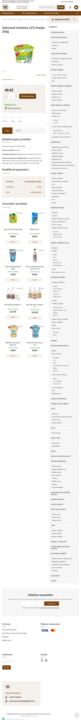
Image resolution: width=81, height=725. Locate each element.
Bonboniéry (55, 62)
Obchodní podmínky (67, 2)
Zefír (53, 184)
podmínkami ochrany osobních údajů (49, 608)
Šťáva (54, 378)
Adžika (55, 255)
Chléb (54, 325)
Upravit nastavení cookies (28, 716)
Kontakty (5, 637)
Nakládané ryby (57, 130)
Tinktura (54, 478)
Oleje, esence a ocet (58, 272)
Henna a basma (56, 423)
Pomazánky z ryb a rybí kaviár (61, 137)
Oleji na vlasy (56, 420)
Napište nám (6, 640)
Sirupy (54, 203)
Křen (54, 257)
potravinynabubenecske (46, 660)
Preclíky (55, 315)
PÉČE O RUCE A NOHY (58, 509)
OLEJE (53, 428)
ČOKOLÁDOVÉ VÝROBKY (59, 54)
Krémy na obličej (57, 531)
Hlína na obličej (56, 534)
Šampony (55, 414)
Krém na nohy (56, 517)
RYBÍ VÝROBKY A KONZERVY (60, 105)
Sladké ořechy (57, 297)
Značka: (41, 75)
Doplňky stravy (56, 472)
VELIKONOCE (55, 576)
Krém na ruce (56, 514)
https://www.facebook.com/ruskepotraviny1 (41, 660)
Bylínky (54, 351)
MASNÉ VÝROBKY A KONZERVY (61, 86)
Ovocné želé (56, 384)
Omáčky (54, 251)
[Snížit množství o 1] (6, 96)
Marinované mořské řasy (60, 168)
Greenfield (56, 358)
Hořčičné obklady (57, 487)
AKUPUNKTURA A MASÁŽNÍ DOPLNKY (60, 493)
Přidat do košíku (27, 96)
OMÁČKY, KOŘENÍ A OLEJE (60, 243)
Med (53, 200)
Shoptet (12, 719)
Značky (53, 581)
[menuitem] (10, 13)
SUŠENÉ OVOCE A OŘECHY (60, 404)
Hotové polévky (57, 150)
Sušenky (55, 286)
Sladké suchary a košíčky (60, 319)
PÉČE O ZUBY (55, 438)
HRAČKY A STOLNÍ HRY (59, 542)
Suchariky (56, 332)
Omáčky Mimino (58, 265)
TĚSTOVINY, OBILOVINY (59, 37)
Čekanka (55, 371)
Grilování (54, 571)
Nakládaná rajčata (57, 156)
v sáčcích (55, 120)
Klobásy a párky (57, 91)
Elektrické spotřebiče (59, 562)
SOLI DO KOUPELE (57, 504)
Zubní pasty (55, 443)
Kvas (53, 391)
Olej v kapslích (56, 475)
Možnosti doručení (14, 108)
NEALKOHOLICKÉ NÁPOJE (60, 346)
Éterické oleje (56, 433)
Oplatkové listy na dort (59, 310)
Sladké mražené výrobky (60, 228)
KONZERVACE (55, 142)
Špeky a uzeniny (57, 94)
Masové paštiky (57, 100)
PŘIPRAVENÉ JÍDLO (57, 32)
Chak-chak (56, 291)
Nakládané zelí (56, 159)
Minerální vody (56, 394)
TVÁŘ (53, 525)
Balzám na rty (56, 481)
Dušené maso (56, 97)
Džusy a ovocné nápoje (59, 375)
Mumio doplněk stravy (59, 469)
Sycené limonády (57, 388)
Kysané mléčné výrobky (59, 75)
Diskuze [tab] (18, 130)
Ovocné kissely (57, 381)
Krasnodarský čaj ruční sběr (61, 366)
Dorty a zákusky (57, 188)
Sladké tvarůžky (57, 234)
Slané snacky (56, 328)
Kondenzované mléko (59, 193)
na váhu (55, 123)
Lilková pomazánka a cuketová (61, 162)
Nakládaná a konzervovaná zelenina (63, 165)
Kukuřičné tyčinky (57, 191)
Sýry (53, 81)
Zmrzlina (55, 232)
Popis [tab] (7, 130)
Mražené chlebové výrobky (60, 219)
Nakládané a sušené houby (60, 147)
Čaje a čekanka (56, 354)
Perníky (54, 301)
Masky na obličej (57, 537)
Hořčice (55, 260)
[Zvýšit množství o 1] (16, 96)
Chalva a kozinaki (57, 178)
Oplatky (55, 313)
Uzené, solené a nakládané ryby (62, 127)
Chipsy (55, 335)
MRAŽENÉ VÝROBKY (58, 208)
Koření (54, 269)
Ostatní (55, 368)
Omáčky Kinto (57, 263)
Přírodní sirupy (56, 466)
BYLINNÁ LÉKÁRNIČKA (58, 461)
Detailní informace (8, 80)
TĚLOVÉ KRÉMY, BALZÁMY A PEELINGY (60, 548)
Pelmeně (55, 213)
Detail (13, 242)
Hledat (61, 7)
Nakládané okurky (57, 153)
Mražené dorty (57, 237)
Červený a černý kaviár (59, 110)
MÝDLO (53, 451)
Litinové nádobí (57, 568)
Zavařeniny (55, 197)
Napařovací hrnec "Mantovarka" (62, 559)
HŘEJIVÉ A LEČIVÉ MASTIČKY (61, 456)
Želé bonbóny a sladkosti (60, 181)
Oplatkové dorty (58, 307)
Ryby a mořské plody (58, 222)
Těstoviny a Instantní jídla (60, 42)
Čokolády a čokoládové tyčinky (62, 59)
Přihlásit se (51, 603)
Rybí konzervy (56, 113)
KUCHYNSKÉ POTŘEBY (59, 553)
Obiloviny (55, 45)
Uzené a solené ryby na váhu (61, 133)
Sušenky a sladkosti (58, 282)
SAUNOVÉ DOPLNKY (58, 499)
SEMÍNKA (54, 341)
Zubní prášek (56, 446)
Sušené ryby (56, 116)
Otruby (54, 48)
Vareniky (54, 216)
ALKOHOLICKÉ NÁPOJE (59, 399)
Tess (54, 360)
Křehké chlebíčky (57, 322)
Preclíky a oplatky (57, 304)
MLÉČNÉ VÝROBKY (57, 70)
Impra (55, 363)
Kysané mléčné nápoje (59, 78)
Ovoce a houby (56, 225)
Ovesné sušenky (57, 289)
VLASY (53, 409)
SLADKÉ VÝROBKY (57, 173)
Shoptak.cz (22, 719)
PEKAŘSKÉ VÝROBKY (58, 277)
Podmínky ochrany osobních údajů (14, 633)
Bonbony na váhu (57, 65)
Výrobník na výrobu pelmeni (61, 565)
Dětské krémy (56, 520)
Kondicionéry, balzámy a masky (62, 417)
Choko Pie (56, 294)
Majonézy (55, 248)
